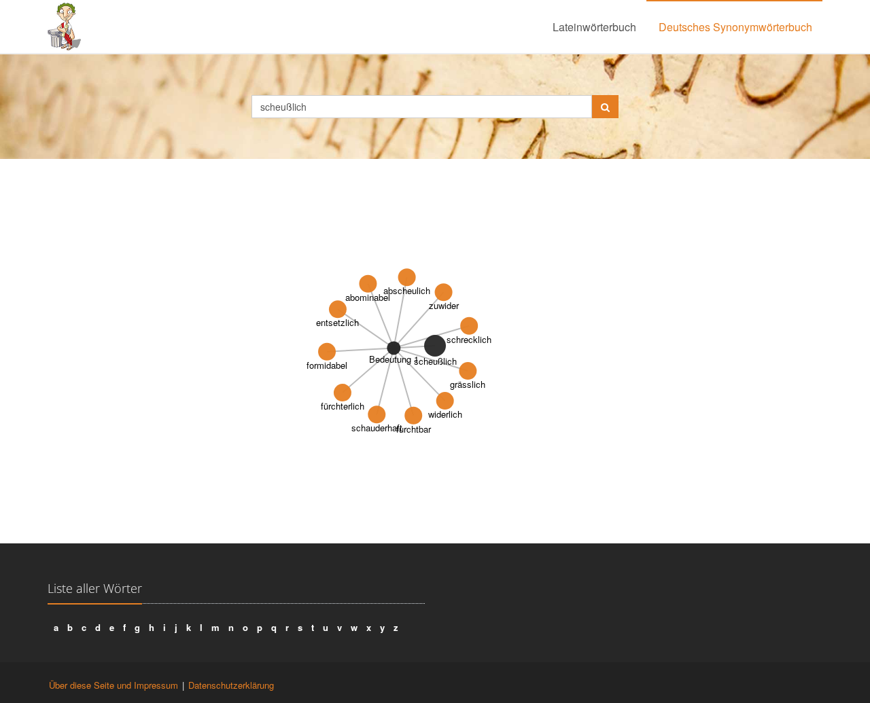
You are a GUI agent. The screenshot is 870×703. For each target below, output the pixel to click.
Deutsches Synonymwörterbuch (735, 27)
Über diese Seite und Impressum (113, 685)
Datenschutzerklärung (231, 685)
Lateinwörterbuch (594, 27)
